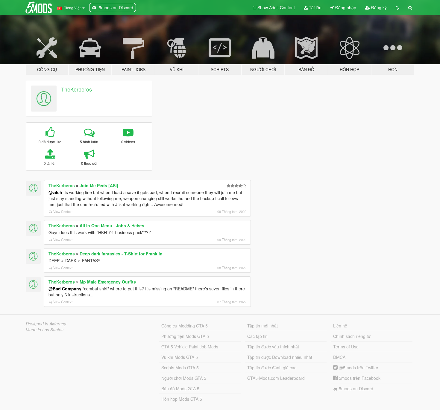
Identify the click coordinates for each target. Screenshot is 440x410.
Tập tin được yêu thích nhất (273, 347)
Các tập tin (257, 336)
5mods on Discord (355, 388)
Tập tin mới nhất (262, 326)
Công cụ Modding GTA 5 (184, 326)
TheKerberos (76, 89)
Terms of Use (346, 347)
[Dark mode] (397, 7)
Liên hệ (340, 326)
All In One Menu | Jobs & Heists (112, 225)
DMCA (339, 357)
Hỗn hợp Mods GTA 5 (181, 399)
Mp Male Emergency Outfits (108, 282)
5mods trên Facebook (359, 378)
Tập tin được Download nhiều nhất (279, 357)
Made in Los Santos (44, 330)
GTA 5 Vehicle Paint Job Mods (189, 347)
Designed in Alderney (46, 324)
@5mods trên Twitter (358, 368)
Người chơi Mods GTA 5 (183, 378)
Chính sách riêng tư (352, 336)
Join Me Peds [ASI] (99, 185)
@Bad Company (64, 289)
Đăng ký (378, 7)
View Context (62, 211)
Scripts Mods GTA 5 (180, 368)
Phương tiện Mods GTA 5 (185, 336)
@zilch (55, 192)
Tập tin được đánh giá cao (272, 368)
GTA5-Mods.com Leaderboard (276, 378)
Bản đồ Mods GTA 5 (180, 388)
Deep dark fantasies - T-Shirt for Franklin (121, 254)
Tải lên (314, 7)
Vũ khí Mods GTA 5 (179, 357)
